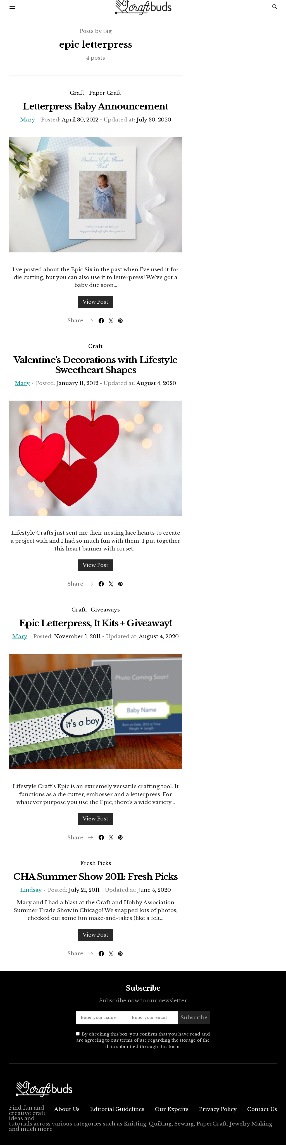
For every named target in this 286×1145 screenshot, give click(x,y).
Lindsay (31, 890)
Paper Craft (105, 93)
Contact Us (262, 1109)
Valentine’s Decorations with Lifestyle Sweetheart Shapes (95, 365)
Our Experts (172, 1109)
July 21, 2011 (84, 890)
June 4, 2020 (154, 890)
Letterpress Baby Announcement (95, 106)
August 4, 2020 (156, 383)
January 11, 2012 (77, 383)
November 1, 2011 (77, 636)
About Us (67, 1109)
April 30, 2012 (80, 119)
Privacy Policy (218, 1109)
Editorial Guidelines (117, 1109)
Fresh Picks (95, 863)
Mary (27, 119)
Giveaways (105, 609)
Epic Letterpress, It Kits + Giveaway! (95, 623)
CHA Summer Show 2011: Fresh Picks (95, 876)
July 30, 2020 (154, 119)
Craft (77, 93)
